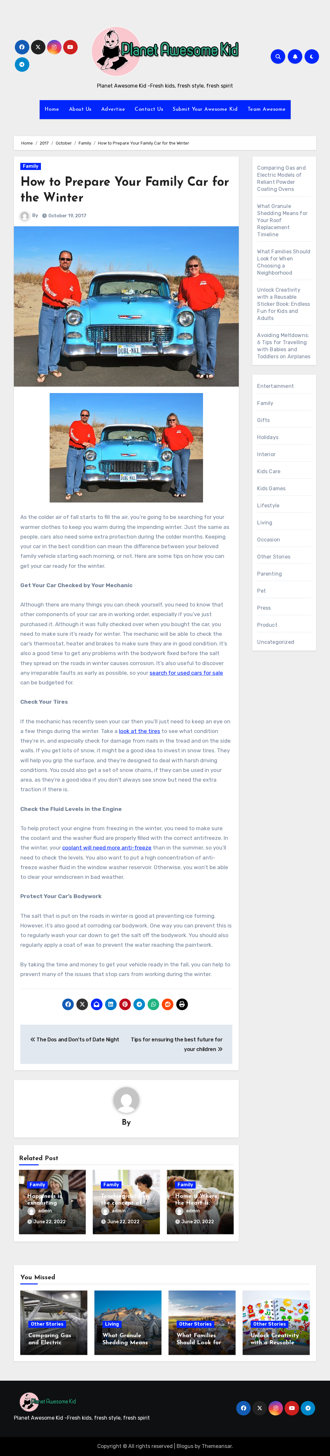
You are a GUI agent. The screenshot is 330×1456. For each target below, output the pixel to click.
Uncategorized (275, 642)
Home (51, 109)
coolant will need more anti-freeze (106, 847)
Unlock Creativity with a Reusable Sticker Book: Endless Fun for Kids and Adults (283, 304)
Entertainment (275, 386)
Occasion (268, 540)
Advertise (113, 109)
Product (267, 625)
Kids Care (268, 471)
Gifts (263, 420)
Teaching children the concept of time (125, 1203)
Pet (261, 591)
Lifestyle (268, 506)
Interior (266, 454)
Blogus (185, 1446)
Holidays (267, 437)
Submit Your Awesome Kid (205, 109)
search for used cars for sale (186, 673)
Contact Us (149, 109)
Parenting (269, 574)
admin (45, 1211)
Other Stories (273, 557)
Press (264, 608)
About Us (80, 109)
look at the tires (139, 731)
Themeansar (217, 1446)
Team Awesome (267, 109)
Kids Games (271, 488)
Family (30, 166)
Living (264, 523)
